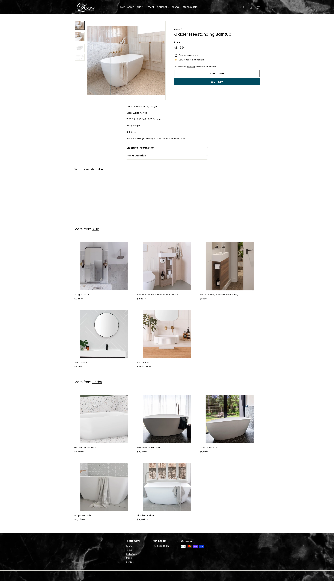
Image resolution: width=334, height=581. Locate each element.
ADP (95, 229)
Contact (130, 561)
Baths (97, 382)
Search (129, 546)
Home (177, 29)
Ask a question (136, 155)
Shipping (191, 66)
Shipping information (140, 148)
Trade (129, 557)
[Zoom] (126, 60)
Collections (131, 554)
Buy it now (217, 81)
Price (177, 42)
